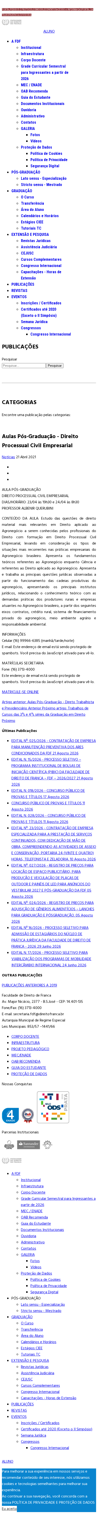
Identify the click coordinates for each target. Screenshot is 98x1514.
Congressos (31, 328)
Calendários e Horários (40, 216)
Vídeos (36, 141)
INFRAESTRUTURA (25, 1043)
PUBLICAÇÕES (22, 284)
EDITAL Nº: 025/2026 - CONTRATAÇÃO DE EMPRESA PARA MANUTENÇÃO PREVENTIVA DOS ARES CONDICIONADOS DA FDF (53, 747)
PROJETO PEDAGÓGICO (30, 1049)
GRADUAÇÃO (21, 191)
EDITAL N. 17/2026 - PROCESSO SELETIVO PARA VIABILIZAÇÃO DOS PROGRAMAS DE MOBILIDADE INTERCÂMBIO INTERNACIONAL (51, 959)
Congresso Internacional (41, 265)
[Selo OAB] (28, 1116)
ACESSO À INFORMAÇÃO (69, 9)
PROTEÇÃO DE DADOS (29, 1074)
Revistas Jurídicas (36, 240)
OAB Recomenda (34, 91)
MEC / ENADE (31, 85)
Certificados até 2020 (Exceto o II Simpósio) (56, 1429)
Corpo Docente (33, 60)
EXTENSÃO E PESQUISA (30, 234)
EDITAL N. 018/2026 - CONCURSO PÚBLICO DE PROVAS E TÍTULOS (48, 794)
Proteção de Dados (36, 147)
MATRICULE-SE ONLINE (20, 692)
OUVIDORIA (25, 15)
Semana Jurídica (34, 321)
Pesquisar (9, 359)
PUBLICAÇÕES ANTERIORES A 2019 (29, 985)
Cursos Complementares (41, 259)
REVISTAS (19, 290)
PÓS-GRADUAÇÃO (25, 172)
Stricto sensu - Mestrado (41, 184)
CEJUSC (27, 253)
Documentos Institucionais (42, 103)
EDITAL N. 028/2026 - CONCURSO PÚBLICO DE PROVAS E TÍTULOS (48, 819)
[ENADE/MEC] (10, 1116)
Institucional (31, 47)
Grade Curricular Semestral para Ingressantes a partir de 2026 (45, 72)
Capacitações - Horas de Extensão (48, 1398)
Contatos (28, 122)
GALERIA (28, 128)
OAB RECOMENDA (25, 1062)
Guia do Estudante (35, 97)
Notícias (8, 457)
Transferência (32, 203)
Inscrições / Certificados (41, 303)
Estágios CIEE (32, 222)
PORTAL (6, 9)
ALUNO (49, 32)
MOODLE (40, 9)
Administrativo (33, 116)
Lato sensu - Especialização (44, 178)
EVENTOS (19, 297)
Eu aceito (9, 1509)
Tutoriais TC (31, 228)
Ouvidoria (28, 110)
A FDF (16, 41)
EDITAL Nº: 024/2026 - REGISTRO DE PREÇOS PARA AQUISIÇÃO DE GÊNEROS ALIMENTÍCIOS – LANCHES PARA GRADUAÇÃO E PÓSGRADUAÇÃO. (52, 912)
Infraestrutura (32, 54)
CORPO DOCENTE (25, 1037)
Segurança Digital (44, 166)
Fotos (35, 135)
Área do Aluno (32, 209)
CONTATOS (50, 9)
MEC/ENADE (21, 1055)
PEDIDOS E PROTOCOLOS (23, 9)
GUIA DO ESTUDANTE (28, 1068)
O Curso (27, 197)
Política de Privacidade (49, 159)
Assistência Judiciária (39, 247)
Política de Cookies (46, 153)
